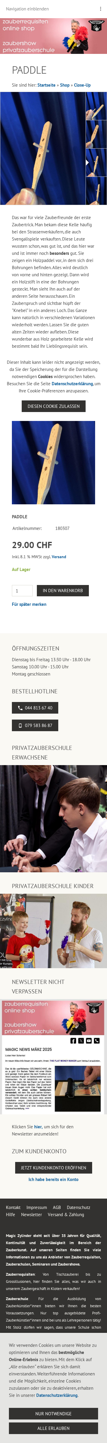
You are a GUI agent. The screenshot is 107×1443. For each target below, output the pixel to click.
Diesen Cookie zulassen (54, 406)
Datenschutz (78, 1207)
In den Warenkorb (63, 590)
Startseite (46, 85)
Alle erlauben (53, 1428)
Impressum (36, 1207)
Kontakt (13, 1207)
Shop (65, 85)
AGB (57, 1207)
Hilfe (10, 1214)
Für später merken (29, 604)
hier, (38, 1127)
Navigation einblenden (27, 9)
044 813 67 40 (38, 708)
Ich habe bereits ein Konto (53, 1179)
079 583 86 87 (38, 725)
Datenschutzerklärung (72, 383)
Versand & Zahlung (66, 1214)
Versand (59, 556)
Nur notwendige (53, 1414)
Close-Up (82, 85)
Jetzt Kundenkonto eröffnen (53, 1168)
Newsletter (31, 1214)
